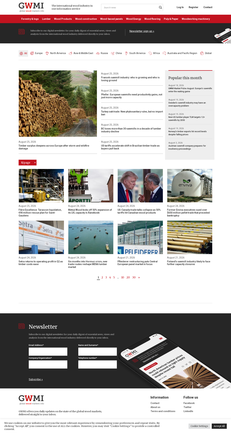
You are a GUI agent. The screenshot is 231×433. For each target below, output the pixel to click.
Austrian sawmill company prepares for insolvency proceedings (187, 147)
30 (134, 277)
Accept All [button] (219, 426)
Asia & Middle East (83, 53)
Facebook (189, 403)
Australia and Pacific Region (182, 53)
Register (193, 7)
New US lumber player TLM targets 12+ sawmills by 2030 (186, 118)
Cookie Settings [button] (199, 426)
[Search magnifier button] (160, 7)
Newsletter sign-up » (141, 31)
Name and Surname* (88, 345)
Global (208, 53)
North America (58, 53)
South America (137, 53)
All (25, 53)
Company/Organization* (40, 358)
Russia (104, 53)
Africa (156, 53)
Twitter (187, 407)
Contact (207, 7)
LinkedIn (188, 411)
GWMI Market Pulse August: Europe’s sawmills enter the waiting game (190, 90)
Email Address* (36, 345)
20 (128, 277)
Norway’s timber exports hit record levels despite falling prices (187, 133)
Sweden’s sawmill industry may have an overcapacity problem (187, 104)
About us (155, 407)
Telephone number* (87, 358)
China (119, 53)
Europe (39, 53)
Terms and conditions (163, 411)
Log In (180, 7)
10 (122, 277)
